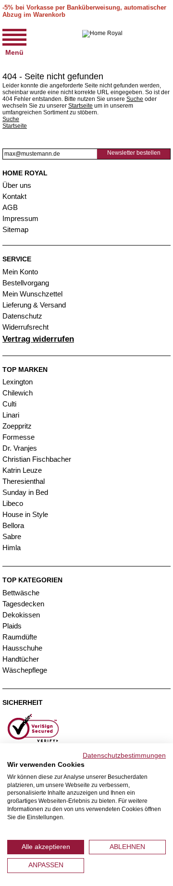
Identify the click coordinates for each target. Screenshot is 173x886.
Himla (11, 547)
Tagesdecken (23, 604)
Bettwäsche (20, 593)
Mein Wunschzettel (32, 294)
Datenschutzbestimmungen (124, 755)
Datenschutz (22, 316)
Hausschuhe (22, 648)
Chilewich (17, 393)
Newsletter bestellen (134, 152)
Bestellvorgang (25, 283)
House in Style (25, 514)
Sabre (11, 536)
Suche (134, 99)
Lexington (17, 382)
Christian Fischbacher (36, 459)
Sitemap (15, 229)
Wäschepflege (24, 670)
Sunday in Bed (25, 492)
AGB (10, 207)
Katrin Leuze (22, 470)
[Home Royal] (102, 41)
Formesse (18, 437)
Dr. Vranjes (19, 448)
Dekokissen (21, 615)
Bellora (14, 525)
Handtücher (20, 659)
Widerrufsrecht (25, 327)
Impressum (20, 218)
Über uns (16, 185)
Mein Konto (20, 272)
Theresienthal (23, 481)
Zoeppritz (17, 426)
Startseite (80, 105)
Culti (9, 404)
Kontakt (14, 196)
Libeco (12, 503)
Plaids (12, 626)
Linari (10, 415)
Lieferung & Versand (34, 305)
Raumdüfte (19, 637)
